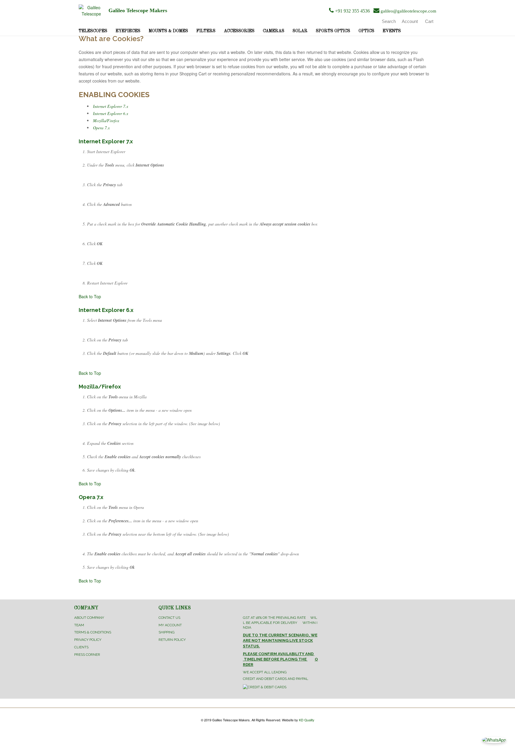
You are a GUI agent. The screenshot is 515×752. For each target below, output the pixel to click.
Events (392, 31)
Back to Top (90, 296)
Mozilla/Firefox (106, 120)
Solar (300, 31)
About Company (89, 618)
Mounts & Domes (168, 31)
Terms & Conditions (92, 632)
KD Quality (306, 719)
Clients (81, 647)
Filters (205, 31)
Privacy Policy (87, 640)
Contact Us (169, 618)
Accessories (239, 31)
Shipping (167, 632)
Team (79, 625)
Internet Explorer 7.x (110, 106)
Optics (366, 31)
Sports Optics (333, 31)
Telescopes (93, 31)
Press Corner (87, 654)
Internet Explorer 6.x (110, 113)
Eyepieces (128, 31)
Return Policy (172, 640)
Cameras (273, 31)
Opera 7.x (101, 127)
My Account (170, 625)
